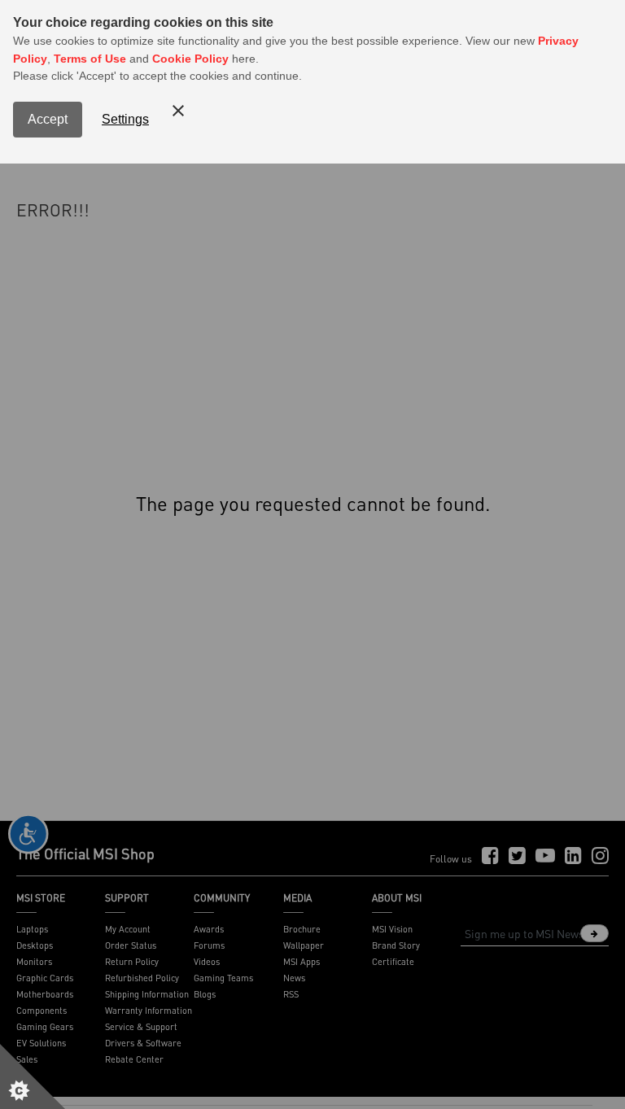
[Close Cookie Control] (178, 110)
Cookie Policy (190, 58)
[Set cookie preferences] (32, 1076)
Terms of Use (90, 58)
